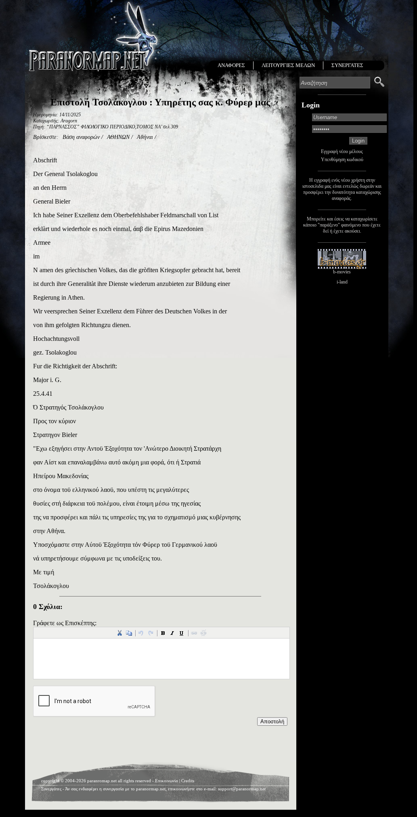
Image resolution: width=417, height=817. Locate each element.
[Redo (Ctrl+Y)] (150, 632)
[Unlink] (203, 632)
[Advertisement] (160, 746)
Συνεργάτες (51, 788)
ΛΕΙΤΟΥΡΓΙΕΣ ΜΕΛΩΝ (288, 65)
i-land (342, 282)
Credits (187, 780)
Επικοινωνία (166, 780)
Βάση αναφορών (81, 137)
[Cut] (119, 632)
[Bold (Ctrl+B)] (163, 632)
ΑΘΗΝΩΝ (118, 137)
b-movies (342, 272)
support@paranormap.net (242, 788)
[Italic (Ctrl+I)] (172, 632)
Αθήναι (145, 137)
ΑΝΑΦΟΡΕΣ (231, 65)
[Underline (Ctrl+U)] (181, 632)
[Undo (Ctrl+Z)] (141, 632)
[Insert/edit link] (194, 632)
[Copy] (128, 632)
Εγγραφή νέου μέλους (342, 151)
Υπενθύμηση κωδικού (342, 159)
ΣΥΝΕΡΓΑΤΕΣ (347, 65)
